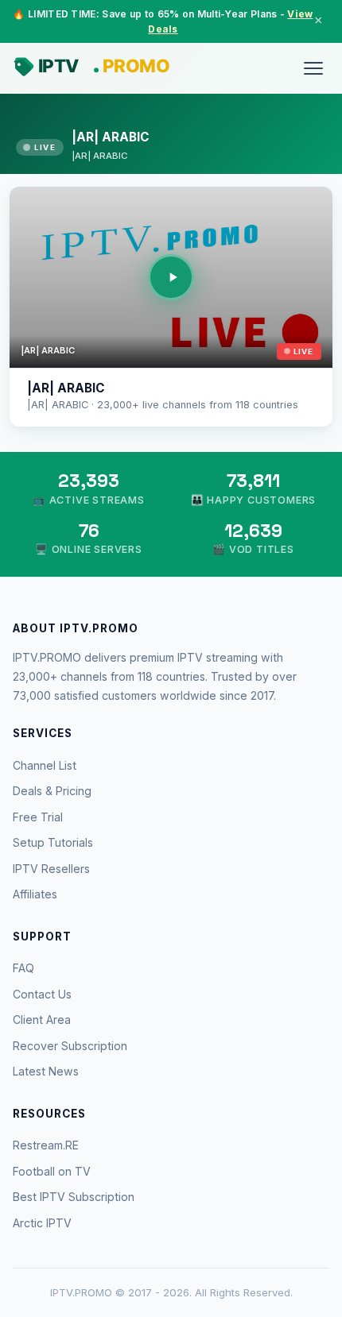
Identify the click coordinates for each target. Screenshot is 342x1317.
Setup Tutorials (53, 842)
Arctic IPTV (42, 1223)
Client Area (42, 1019)
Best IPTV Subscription (73, 1196)
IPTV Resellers (51, 868)
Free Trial (38, 817)
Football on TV (52, 1171)
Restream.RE (46, 1145)
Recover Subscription (70, 1045)
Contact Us (42, 994)
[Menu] (313, 68)
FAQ (23, 968)
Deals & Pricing (52, 791)
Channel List (44, 765)
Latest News (46, 1071)
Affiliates (35, 894)
